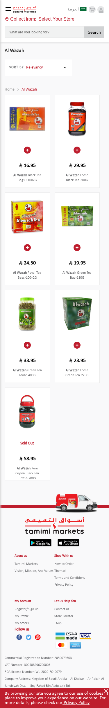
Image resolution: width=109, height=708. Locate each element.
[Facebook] (19, 637)
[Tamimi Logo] (24, 9)
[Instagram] (37, 637)
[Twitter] (28, 637)
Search (94, 32)
